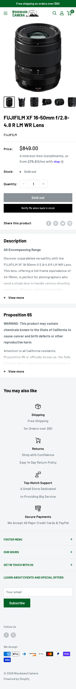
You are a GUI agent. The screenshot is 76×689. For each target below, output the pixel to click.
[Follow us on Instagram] (13, 635)
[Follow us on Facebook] (6, 635)
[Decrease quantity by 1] (23, 184)
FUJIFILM (10, 135)
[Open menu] (5, 13)
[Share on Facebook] (48, 223)
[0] (69, 13)
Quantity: (10, 184)
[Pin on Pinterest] (55, 223)
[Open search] (55, 13)
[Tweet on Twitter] (62, 223)
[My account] (62, 13)
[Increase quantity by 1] (43, 184)
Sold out (38, 197)
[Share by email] (69, 223)
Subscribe (17, 603)
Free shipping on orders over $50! (38, 3)
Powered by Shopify (17, 678)
